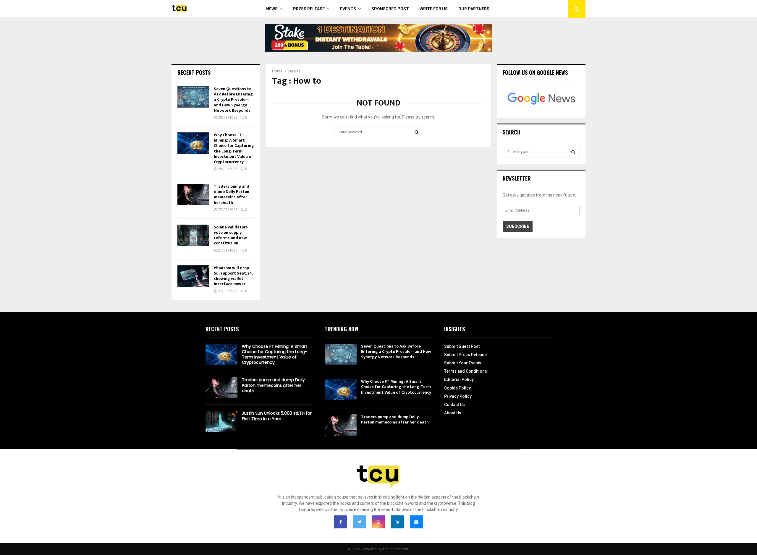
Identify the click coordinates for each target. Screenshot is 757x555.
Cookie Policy (457, 388)
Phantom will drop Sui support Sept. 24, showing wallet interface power (233, 276)
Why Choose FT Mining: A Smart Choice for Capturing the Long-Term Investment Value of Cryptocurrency (234, 148)
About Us (452, 412)
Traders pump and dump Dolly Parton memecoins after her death (231, 194)
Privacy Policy (458, 396)
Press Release (309, 9)
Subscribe (517, 226)
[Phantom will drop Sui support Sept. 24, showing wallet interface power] (193, 276)
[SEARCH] (573, 152)
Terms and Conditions (465, 371)
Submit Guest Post (462, 346)
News (272, 9)
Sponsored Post (390, 9)
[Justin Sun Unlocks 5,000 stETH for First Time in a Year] (221, 421)
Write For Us (434, 9)
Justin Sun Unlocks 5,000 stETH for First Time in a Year (277, 415)
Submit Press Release (465, 354)
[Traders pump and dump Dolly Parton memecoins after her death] (193, 194)
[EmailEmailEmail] (416, 521)
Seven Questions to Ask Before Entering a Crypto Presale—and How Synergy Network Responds (233, 99)
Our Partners (473, 9)
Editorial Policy (459, 379)
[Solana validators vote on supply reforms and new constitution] (193, 235)
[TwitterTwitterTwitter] (359, 521)
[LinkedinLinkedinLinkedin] (397, 521)
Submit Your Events (462, 363)
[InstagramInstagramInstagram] (378, 521)
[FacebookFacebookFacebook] (340, 521)
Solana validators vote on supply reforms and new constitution (231, 235)
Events (348, 9)
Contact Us (454, 404)
